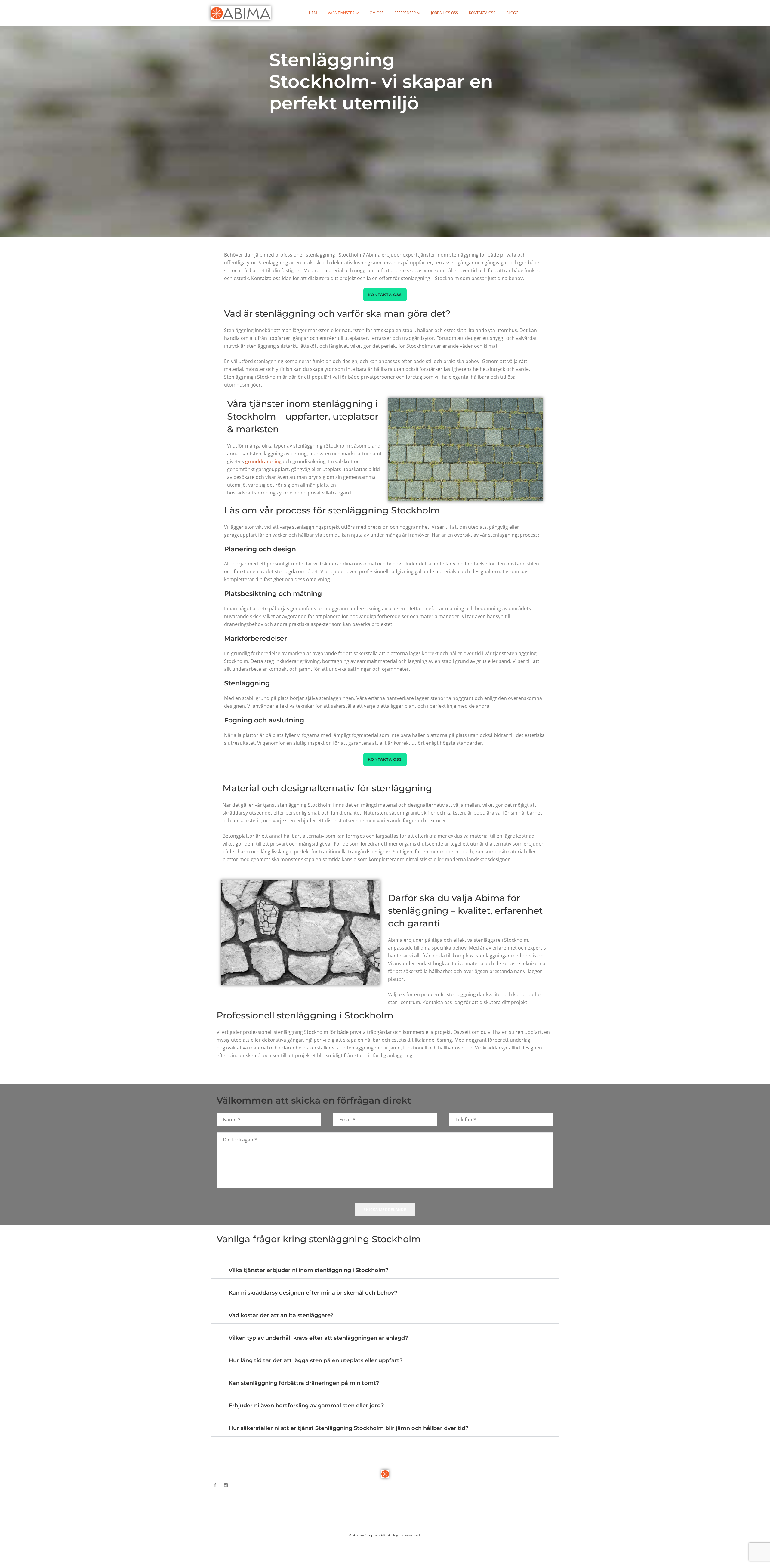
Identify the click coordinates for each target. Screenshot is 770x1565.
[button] (385, 1267)
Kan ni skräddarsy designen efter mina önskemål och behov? (313, 1292)
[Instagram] (226, 1485)
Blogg (512, 12)
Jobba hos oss (444, 12)
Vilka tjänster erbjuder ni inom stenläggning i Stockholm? (308, 1270)
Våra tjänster (341, 12)
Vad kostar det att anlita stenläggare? (281, 1315)
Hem (313, 12)
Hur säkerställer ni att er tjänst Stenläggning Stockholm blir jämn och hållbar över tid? (348, 1428)
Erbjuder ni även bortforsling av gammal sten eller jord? (306, 1405)
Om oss (376, 12)
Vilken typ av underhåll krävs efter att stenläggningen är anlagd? (318, 1338)
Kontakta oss (482, 12)
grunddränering (263, 461)
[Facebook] (215, 1485)
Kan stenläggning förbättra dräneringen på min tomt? (304, 1383)
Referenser (405, 12)
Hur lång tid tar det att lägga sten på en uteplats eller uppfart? (315, 1360)
